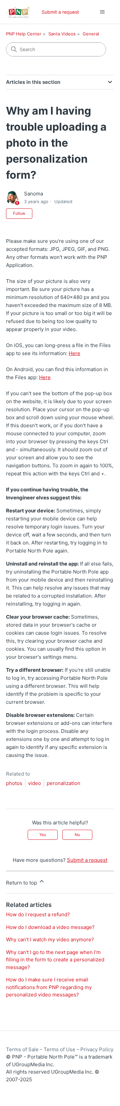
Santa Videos (62, 33)
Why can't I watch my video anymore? (50, 939)
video (34, 783)
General (91, 33)
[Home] (18, 12)
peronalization (63, 783)
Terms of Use (59, 1049)
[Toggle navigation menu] (102, 12)
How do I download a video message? (50, 927)
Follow (19, 213)
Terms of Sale (22, 1049)
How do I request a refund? (38, 914)
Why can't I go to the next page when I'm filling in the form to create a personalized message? (55, 959)
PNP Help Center (23, 33)
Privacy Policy (96, 1049)
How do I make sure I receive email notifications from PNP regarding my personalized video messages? (49, 987)
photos (14, 783)
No (77, 834)
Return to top (22, 883)
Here (74, 353)
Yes (42, 834)
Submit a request (60, 12)
